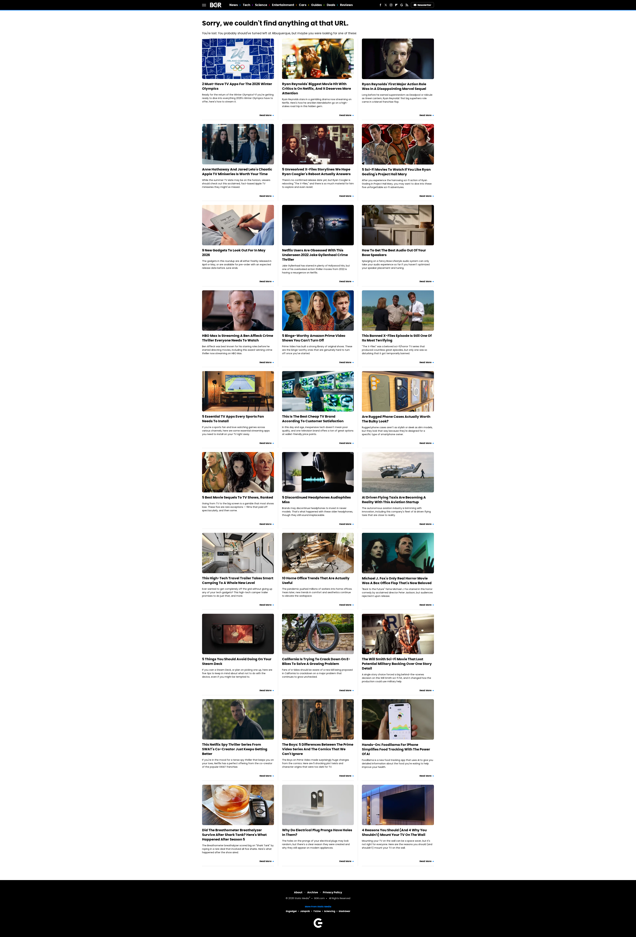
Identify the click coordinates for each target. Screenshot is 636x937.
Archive (312, 892)
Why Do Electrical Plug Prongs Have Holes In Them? (317, 832)
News (233, 5)
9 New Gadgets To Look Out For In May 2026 (233, 252)
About (298, 892)
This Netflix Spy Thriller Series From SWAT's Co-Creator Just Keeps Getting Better (234, 749)
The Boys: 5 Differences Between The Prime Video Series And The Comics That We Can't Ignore (317, 749)
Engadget (291, 911)
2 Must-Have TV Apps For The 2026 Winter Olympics (237, 86)
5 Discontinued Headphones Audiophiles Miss (316, 499)
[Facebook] (380, 5)
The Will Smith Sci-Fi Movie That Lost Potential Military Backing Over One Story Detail (397, 664)
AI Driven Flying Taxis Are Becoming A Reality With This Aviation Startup (394, 499)
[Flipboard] (396, 5)
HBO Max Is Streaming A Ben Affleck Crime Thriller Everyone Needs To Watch (237, 338)
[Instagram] (391, 5)
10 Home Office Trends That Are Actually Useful (315, 580)
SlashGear (344, 911)
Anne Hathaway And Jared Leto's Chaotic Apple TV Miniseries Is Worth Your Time (237, 171)
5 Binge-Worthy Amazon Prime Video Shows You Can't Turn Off (313, 338)
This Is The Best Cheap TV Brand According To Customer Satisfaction (313, 418)
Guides (316, 5)
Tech (246, 5)
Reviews (346, 5)
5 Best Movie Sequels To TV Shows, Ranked (237, 497)
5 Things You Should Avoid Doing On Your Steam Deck (236, 661)
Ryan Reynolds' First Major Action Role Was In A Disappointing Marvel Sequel (394, 86)
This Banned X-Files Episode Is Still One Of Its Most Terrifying (397, 338)
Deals (331, 5)
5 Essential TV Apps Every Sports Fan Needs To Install (233, 418)
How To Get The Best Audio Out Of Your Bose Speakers (394, 252)
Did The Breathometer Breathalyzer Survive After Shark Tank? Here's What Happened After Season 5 (234, 834)
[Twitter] (385, 5)
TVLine (317, 911)
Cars (302, 5)
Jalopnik (305, 911)
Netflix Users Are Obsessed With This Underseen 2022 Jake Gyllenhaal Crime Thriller (315, 255)
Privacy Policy (332, 892)
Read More (265, 115)
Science (261, 5)
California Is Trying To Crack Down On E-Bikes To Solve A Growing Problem (316, 661)
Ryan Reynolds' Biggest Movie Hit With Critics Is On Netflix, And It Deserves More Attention (316, 88)
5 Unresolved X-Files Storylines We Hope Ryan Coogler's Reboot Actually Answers (316, 171)
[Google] (401, 5)
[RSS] (407, 5)
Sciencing (329, 911)
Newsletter (424, 5)
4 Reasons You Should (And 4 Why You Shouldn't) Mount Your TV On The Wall (394, 832)
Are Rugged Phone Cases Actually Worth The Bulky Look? (396, 418)
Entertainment (283, 5)
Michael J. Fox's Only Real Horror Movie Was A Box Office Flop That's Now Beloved (397, 580)
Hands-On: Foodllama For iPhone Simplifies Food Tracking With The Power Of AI (396, 749)
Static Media (302, 898)
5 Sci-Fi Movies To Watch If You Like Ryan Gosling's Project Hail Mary (396, 171)
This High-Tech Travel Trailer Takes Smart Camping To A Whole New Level (237, 580)
